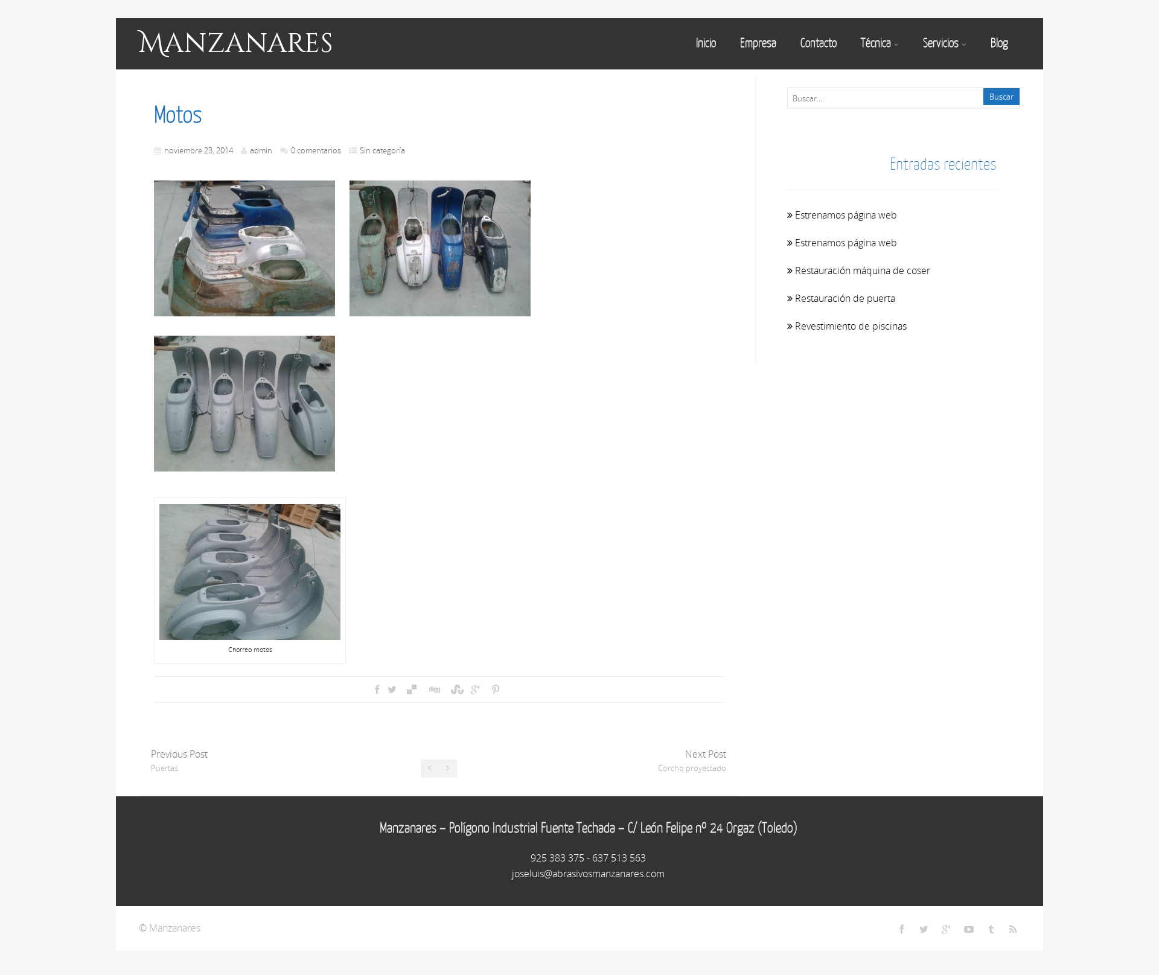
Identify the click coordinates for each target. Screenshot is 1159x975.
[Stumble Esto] (455, 689)
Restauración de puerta (845, 298)
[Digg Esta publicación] (434, 689)
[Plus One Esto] (475, 689)
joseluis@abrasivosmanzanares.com (588, 873)
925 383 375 (557, 858)
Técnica (876, 42)
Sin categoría (382, 150)
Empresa (758, 42)
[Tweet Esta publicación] (392, 689)
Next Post (692, 760)
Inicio (706, 42)
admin (261, 150)
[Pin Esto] (495, 689)
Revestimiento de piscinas (851, 326)
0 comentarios (316, 150)
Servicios (941, 42)
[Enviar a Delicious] (411, 689)
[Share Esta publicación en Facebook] (377, 689)
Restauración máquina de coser (862, 270)
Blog (999, 42)
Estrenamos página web (846, 215)
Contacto (818, 42)
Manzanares (236, 43)
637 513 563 (619, 858)
